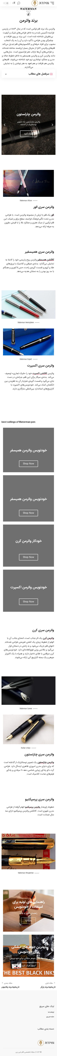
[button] (32, 152)
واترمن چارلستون (45, 762)
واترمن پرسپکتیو (32, 807)
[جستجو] (19, 3)
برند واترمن (28, 20)
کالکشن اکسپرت (39, 373)
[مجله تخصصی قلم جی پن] (40, 3)
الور (52, 215)
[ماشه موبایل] (51, 3)
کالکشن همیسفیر (45, 260)
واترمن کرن (48, 638)
